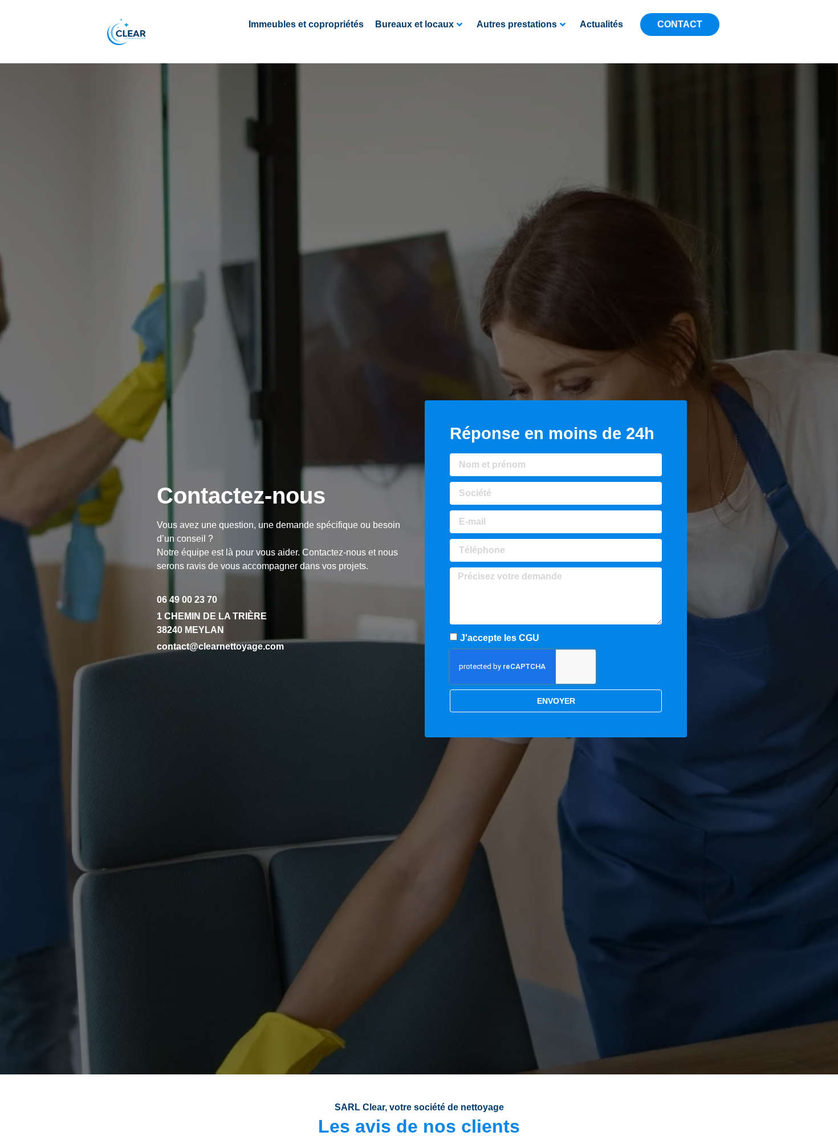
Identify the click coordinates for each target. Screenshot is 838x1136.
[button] (481, 43)
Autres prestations (517, 24)
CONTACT (679, 24)
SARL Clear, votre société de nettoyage (419, 1107)
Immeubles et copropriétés (306, 24)
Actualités (601, 24)
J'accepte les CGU (499, 637)
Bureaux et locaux (414, 24)
